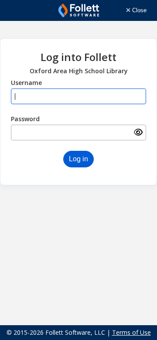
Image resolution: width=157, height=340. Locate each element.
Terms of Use (131, 332)
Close (138, 10)
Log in (78, 159)
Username (26, 82)
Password (25, 119)
